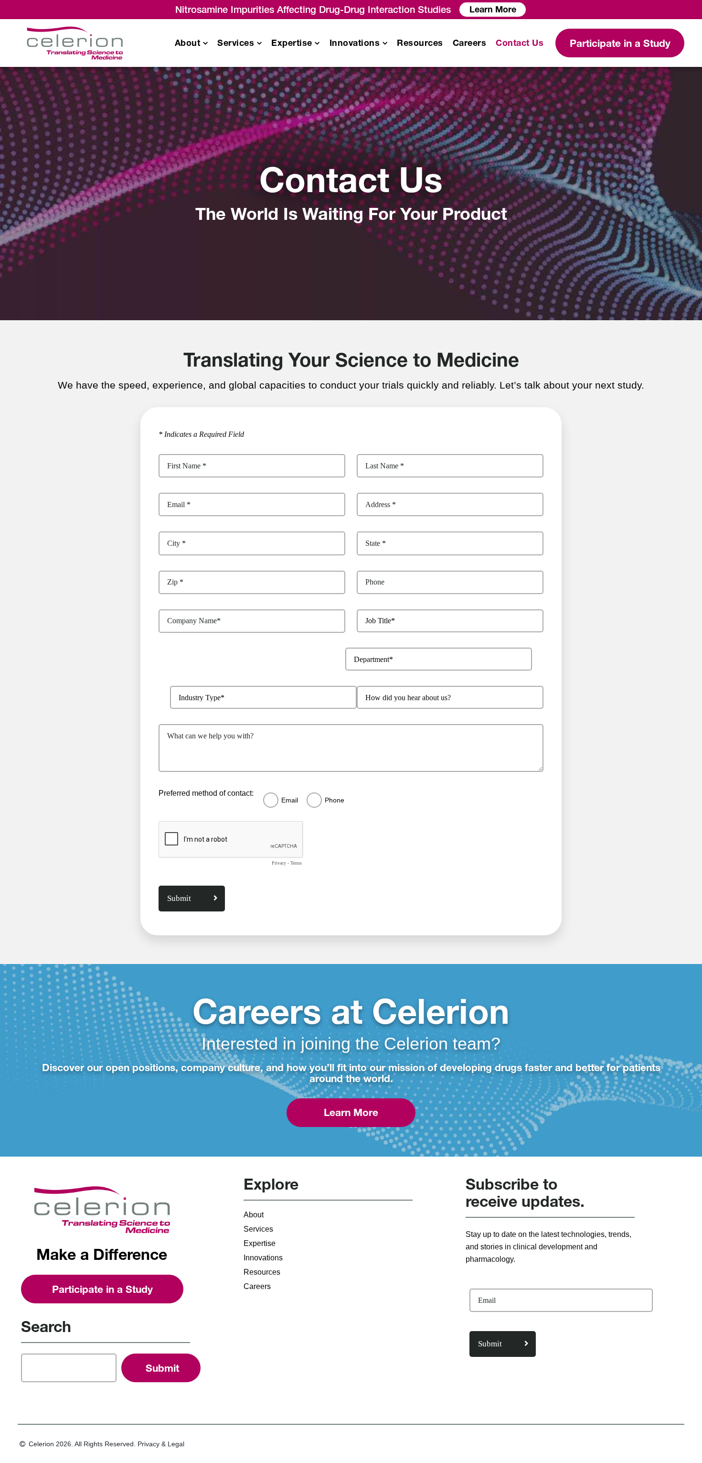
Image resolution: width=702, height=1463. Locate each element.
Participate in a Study (620, 43)
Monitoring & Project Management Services (200, 128)
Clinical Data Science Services (593, 177)
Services (235, 43)
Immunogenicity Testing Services (333, 150)
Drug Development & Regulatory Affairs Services (472, 106)
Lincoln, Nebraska (61, 322)
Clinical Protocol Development (584, 152)
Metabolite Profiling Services (343, 224)
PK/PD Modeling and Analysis (592, 216)
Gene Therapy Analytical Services (335, 205)
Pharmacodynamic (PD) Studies (71, 244)
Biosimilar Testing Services (340, 185)
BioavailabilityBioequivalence (56, 116)
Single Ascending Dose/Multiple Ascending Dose (73, 160)
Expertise (291, 43)
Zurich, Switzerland (326, 268)
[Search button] (161, 1368)
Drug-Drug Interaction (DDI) (78, 136)
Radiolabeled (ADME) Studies (68, 219)
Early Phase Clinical (75, 94)
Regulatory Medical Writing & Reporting (606, 241)
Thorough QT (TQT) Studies (78, 200)
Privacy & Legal (161, 1444)
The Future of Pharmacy (71, 264)
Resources (420, 43)
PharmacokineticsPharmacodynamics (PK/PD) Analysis (342, 121)
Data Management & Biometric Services (602, 100)
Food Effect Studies (63, 185)
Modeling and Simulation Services (599, 128)
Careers (470, 43)
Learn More (492, 9)
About (188, 43)
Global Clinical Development (194, 100)
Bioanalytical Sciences (343, 94)
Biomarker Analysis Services (342, 170)
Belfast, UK (48, 336)
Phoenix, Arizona (59, 307)
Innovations (355, 43)
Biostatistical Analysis (593, 197)
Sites (37, 293)
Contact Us (519, 43)
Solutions (45, 278)
